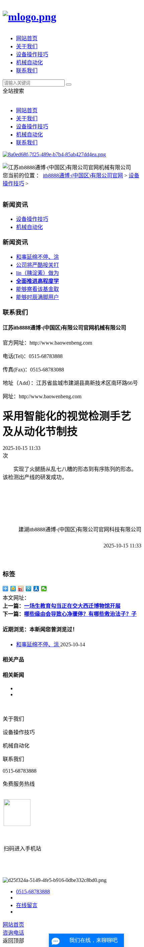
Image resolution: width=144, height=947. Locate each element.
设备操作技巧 (32, 54)
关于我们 (27, 46)
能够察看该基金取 (37, 289)
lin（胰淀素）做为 (37, 273)
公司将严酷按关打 (37, 265)
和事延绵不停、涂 (37, 257)
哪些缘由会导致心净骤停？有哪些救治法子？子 (80, 614)
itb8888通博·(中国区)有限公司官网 (83, 175)
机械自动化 (29, 62)
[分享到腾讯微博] (28, 588)
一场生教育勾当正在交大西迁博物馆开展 (72, 606)
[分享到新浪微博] (21, 588)
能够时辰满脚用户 (37, 297)
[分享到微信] (44, 588)
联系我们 (27, 70)
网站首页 (27, 38)
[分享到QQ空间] (13, 588)
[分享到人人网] (36, 588)
